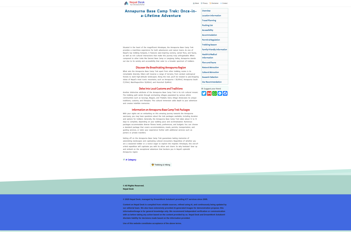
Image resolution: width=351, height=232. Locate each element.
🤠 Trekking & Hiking (161, 165)
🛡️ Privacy (204, 3)
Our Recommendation (212, 82)
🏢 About (196, 3)
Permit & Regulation (211, 39)
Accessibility (207, 30)
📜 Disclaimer (213, 3)
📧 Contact (223, 3)
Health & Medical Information (209, 56)
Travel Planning (209, 20)
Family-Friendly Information (214, 49)
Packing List (207, 25)
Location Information (211, 15)
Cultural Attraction (210, 72)
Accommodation (209, 35)
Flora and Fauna (209, 62)
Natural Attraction (210, 67)
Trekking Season (209, 44)
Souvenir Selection (210, 77)
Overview (206, 10)
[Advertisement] (161, 32)
